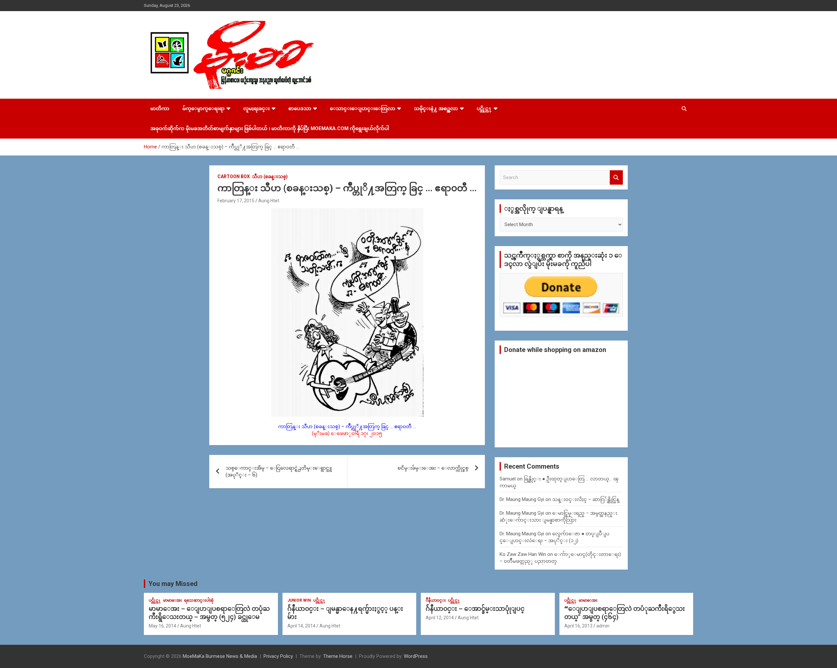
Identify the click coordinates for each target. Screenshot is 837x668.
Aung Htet (268, 200)
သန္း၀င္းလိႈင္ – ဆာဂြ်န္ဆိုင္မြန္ (585, 499)
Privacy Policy (278, 656)
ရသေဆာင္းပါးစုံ (199, 600)
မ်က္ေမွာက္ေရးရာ (203, 108)
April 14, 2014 (301, 625)
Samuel (508, 479)
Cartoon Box (233, 176)
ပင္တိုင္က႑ (484, 108)
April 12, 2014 (440, 617)
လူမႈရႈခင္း (256, 108)
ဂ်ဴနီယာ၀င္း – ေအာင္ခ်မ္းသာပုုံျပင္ (475, 608)
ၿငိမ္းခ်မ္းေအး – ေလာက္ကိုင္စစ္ (433, 468)
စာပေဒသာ (299, 108)
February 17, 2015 (235, 200)
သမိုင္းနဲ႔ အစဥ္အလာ (436, 108)
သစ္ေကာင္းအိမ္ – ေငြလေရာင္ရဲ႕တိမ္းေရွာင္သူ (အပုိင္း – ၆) (279, 471)
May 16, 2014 (162, 625)
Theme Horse (337, 656)
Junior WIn (299, 600)
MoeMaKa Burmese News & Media (220, 656)
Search (616, 177)
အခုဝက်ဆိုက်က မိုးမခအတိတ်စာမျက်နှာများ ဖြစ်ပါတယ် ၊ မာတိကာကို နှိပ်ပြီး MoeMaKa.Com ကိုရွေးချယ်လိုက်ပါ (269, 128)
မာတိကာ (159, 108)
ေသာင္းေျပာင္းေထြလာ (362, 108)
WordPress (416, 656)
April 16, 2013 (578, 625)
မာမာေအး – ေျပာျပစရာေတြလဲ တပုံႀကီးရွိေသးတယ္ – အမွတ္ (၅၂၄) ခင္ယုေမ (209, 613)
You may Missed (172, 584)
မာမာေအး (172, 600)
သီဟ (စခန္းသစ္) (270, 176)
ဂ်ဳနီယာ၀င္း (436, 600)
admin (602, 625)
